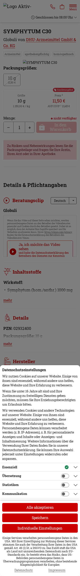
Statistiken (10, 485)
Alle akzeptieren (40, 507)
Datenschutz (23, 570)
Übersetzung (11, 476)
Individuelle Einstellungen (40, 528)
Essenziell (9, 467)
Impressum (57, 570)
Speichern (40, 517)
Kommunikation (14, 494)
